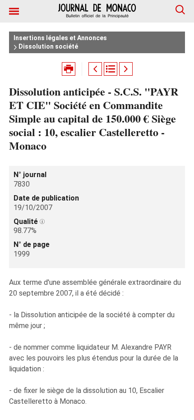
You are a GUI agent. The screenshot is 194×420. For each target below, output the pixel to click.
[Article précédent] (95, 69)
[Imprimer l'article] (68, 69)
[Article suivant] (126, 69)
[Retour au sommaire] (110, 69)
